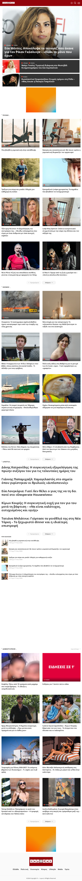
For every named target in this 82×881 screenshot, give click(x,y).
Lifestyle (8, 45)
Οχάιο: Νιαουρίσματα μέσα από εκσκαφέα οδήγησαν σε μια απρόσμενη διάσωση (59, 406)
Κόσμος (6, 317)
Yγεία (6, 145)
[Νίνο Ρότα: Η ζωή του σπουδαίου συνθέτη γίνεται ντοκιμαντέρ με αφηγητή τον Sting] (21, 256)
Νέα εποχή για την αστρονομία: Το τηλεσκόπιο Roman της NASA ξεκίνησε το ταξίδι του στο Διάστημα (59, 324)
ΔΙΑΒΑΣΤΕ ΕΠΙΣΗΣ (9, 649)
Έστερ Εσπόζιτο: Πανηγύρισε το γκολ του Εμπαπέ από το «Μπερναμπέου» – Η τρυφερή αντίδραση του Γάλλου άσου (20, 811)
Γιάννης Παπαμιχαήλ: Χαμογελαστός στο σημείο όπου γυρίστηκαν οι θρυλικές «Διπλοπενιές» (37, 481)
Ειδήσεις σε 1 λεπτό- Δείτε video (55, 684)
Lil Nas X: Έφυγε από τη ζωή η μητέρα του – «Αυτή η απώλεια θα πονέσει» (60, 274)
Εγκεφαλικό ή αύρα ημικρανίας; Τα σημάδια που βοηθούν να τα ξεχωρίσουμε (60, 190)
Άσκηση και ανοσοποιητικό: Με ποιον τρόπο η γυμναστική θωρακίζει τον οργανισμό (61, 151)
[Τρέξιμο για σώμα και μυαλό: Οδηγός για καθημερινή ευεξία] (21, 172)
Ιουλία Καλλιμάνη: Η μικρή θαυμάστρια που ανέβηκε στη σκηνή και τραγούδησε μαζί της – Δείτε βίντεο (61, 811)
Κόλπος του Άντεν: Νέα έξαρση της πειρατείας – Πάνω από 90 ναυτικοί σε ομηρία (20, 448)
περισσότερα (75, 649)
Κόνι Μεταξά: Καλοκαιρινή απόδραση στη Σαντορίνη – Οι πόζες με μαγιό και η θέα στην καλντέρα (61, 769)
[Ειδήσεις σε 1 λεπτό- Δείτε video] (61, 667)
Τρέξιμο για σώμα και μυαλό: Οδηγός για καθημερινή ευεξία (30, 557)
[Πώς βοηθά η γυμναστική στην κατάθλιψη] (21, 133)
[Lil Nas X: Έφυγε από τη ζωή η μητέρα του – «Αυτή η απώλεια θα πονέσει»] (61, 256)
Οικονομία (14, 763)
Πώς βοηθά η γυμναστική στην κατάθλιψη (19, 150)
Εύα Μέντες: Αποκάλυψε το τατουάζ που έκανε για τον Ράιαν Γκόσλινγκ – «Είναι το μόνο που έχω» (38, 51)
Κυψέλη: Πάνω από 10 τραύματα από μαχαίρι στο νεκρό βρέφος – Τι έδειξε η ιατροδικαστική (20, 686)
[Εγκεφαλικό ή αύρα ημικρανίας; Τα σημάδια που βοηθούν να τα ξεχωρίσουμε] (61, 172)
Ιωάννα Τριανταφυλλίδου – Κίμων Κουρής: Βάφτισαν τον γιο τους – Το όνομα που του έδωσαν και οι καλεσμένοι (59, 728)
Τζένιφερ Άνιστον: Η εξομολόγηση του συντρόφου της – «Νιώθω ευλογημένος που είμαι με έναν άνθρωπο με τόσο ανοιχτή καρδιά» (19, 232)
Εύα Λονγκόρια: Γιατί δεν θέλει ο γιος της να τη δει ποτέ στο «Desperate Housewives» (39, 493)
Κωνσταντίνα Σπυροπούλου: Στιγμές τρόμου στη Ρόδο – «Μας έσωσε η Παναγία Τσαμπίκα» (48, 80)
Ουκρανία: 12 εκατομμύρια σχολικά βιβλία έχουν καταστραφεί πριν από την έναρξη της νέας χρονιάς (20, 324)
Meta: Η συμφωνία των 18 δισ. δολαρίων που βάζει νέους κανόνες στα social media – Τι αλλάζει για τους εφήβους (20, 366)
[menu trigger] (78, 3)
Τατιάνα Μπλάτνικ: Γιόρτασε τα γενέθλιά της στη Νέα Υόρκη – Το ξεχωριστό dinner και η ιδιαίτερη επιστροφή (41, 522)
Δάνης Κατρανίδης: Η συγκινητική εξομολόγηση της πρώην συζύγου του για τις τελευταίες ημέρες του (40, 469)
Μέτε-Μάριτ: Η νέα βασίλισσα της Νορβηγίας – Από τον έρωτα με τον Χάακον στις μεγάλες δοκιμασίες (61, 449)
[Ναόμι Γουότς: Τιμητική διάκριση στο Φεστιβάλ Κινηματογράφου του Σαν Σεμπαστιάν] (11, 66)
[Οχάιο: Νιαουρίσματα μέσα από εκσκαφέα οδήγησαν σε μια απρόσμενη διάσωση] (61, 388)
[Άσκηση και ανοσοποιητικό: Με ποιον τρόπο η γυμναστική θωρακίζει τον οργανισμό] (61, 133)
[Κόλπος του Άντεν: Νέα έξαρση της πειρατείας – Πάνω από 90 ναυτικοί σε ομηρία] (21, 430)
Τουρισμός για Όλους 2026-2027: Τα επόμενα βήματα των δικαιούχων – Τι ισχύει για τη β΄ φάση (19, 769)
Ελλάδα (16, 45)
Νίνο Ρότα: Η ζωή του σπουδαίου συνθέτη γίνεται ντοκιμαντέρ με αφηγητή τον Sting (19, 274)
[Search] (75, 3)
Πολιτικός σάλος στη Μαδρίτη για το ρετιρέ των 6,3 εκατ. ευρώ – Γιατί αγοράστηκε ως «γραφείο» (60, 366)
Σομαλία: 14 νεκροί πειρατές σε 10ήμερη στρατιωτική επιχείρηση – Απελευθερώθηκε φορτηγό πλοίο (20, 407)
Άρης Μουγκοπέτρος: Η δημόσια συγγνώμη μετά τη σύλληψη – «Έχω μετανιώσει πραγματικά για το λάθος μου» (19, 728)
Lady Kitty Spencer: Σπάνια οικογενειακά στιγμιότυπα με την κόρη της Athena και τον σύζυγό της (60, 231)
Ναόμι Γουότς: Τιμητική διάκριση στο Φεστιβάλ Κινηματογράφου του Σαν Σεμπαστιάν (44, 66)
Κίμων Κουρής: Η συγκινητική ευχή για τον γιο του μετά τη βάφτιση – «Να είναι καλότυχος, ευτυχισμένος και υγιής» (39, 506)
